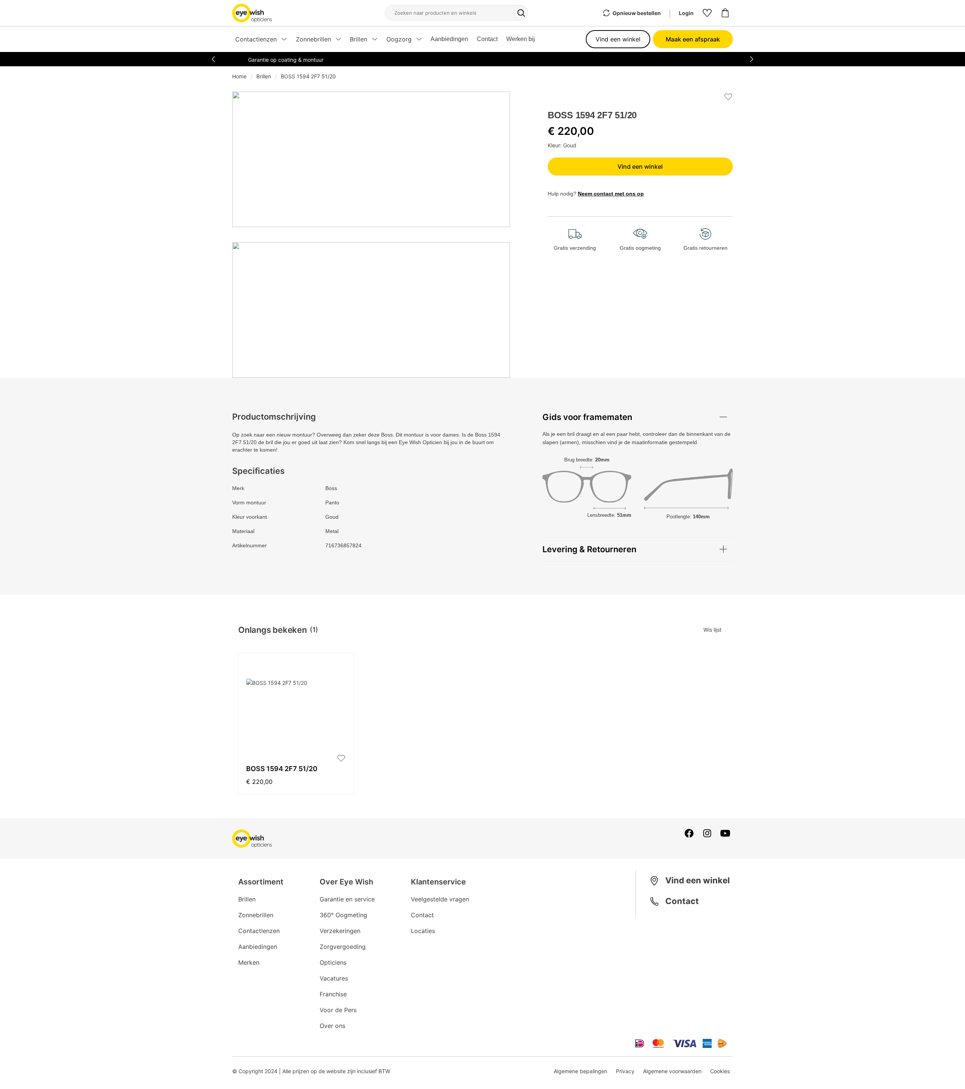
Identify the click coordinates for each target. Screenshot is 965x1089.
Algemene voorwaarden (672, 1071)
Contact (487, 39)
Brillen (263, 76)
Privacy (625, 1071)
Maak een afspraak (693, 39)
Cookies (720, 1071)
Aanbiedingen (449, 39)
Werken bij (520, 39)
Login (686, 13)
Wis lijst (712, 629)
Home (239, 76)
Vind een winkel (618, 39)
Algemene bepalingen (580, 1071)
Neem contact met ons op (611, 194)
